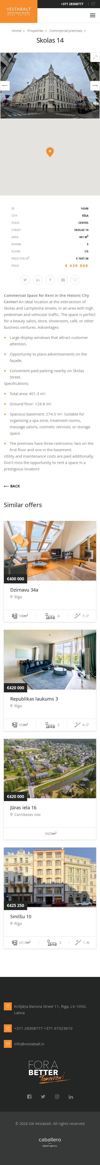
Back (15, 486)
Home (16, 30)
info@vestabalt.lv (29, 1043)
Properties (35, 30)
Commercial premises (65, 30)
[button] (5, 86)
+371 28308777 (72, 4)
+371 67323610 (58, 1028)
